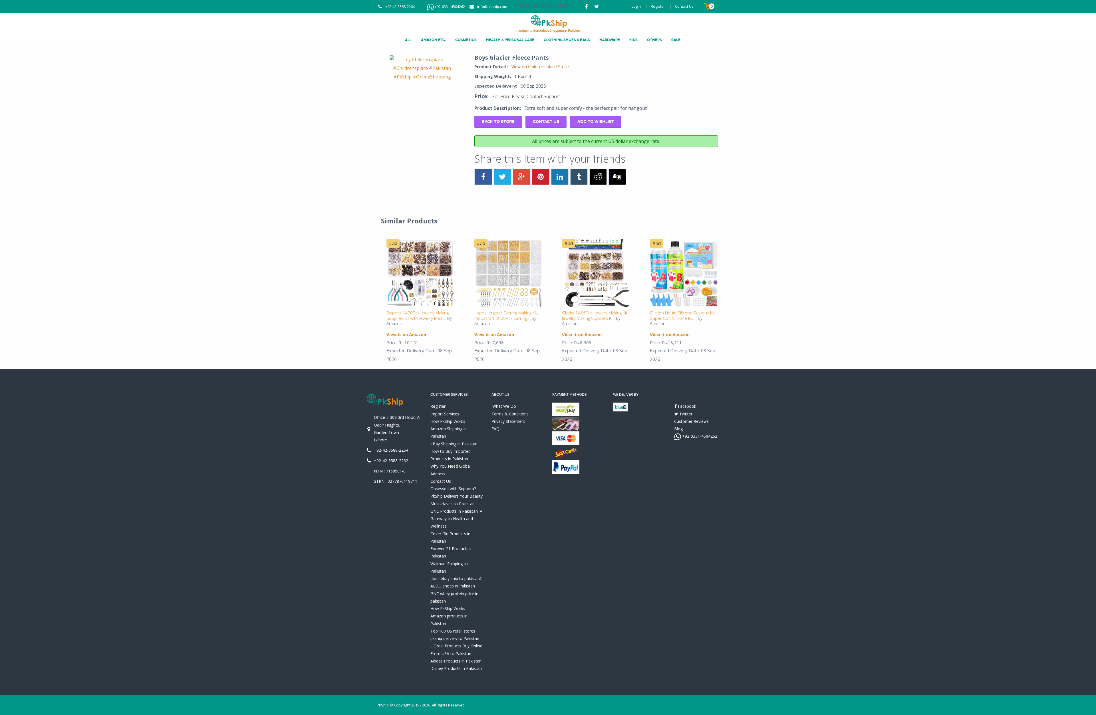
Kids (633, 40)
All (408, 40)
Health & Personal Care (510, 40)
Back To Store (498, 121)
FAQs (496, 428)
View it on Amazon (406, 334)
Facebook (686, 406)
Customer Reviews (691, 421)
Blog (678, 428)
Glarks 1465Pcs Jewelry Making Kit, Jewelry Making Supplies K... (595, 315)
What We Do (504, 406)
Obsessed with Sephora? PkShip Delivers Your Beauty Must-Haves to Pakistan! (456, 496)
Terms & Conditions (510, 414)
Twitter (685, 414)
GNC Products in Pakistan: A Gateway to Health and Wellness (456, 518)
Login (636, 6)
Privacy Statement (508, 421)
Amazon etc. (433, 40)
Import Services (444, 414)
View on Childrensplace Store (540, 66)
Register (658, 6)
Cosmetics (466, 40)
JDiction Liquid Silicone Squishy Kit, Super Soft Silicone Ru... (683, 315)
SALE (675, 40)
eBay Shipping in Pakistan (454, 444)
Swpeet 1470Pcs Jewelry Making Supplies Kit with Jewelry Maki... (417, 315)
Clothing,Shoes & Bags (567, 40)
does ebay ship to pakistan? (455, 578)
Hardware (609, 40)
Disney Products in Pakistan (456, 668)
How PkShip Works (447, 421)
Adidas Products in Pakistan (455, 661)
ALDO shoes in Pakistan (452, 586)
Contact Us (684, 6)
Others (654, 40)
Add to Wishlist (595, 121)
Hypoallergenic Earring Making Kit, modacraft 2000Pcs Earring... (506, 315)
